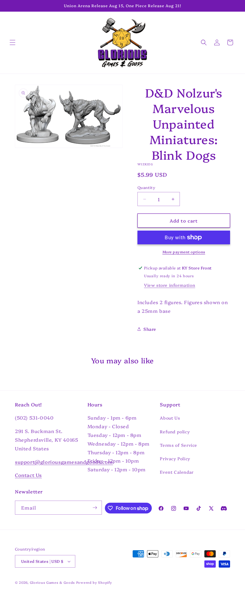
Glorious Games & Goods (52, 582)
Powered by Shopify (94, 582)
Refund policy (175, 432)
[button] (12, 42)
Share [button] (149, 329)
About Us (170, 418)
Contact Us (28, 475)
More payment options (184, 251)
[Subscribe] (95, 508)
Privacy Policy (175, 458)
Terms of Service (178, 445)
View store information (169, 285)
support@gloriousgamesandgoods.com (64, 461)
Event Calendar (176, 472)
